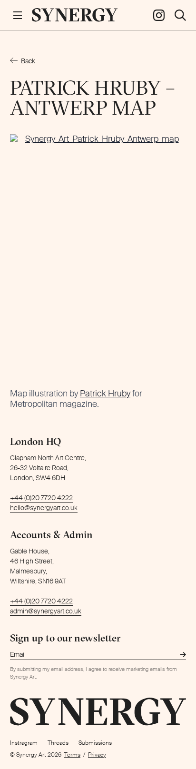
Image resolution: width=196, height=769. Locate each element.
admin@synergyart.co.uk (45, 611)
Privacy (97, 755)
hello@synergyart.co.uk (44, 507)
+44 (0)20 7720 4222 (41, 497)
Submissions (95, 743)
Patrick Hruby (105, 393)
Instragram (24, 743)
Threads (58, 743)
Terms (72, 755)
